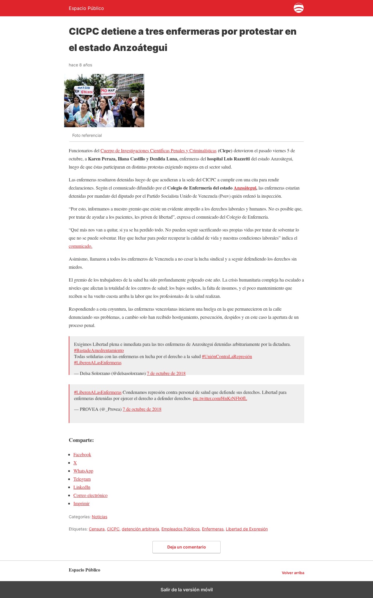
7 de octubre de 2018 (166, 373)
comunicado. (80, 246)
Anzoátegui (245, 187)
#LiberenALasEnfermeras (98, 362)
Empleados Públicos (180, 528)
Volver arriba (293, 573)
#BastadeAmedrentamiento (99, 350)
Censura (97, 528)
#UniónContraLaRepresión (227, 356)
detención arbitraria (140, 528)
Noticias (99, 516)
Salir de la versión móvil (187, 589)
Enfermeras (213, 528)
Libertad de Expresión (247, 528)
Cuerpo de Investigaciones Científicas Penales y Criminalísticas (159, 150)
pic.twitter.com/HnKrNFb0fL (220, 398)
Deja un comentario (186, 546)
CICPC (113, 528)
